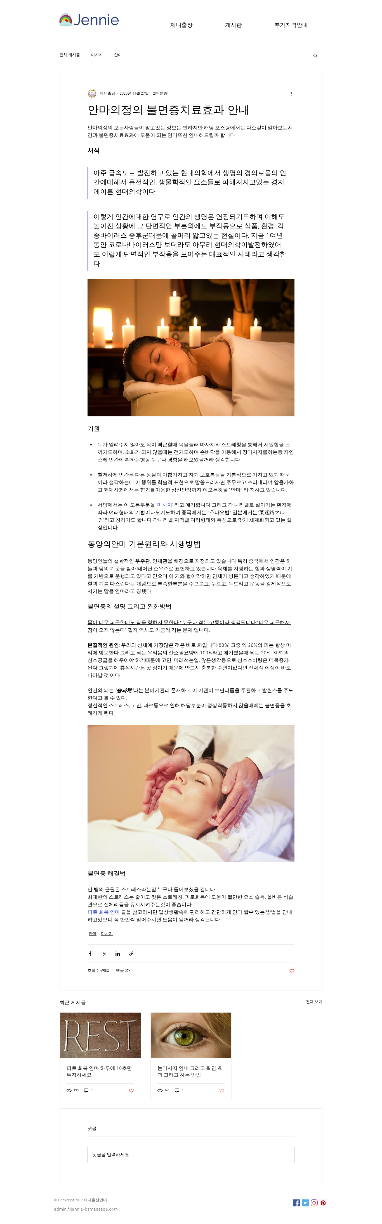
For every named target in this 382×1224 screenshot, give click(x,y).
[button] (233, 24)
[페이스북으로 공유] (90, 953)
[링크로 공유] (131, 953)
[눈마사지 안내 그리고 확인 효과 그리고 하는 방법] (191, 1035)
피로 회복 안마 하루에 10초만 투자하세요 (99, 1072)
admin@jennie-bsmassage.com (86, 1209)
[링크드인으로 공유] (117, 953)
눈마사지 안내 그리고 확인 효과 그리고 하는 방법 (189, 1072)
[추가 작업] (291, 93)
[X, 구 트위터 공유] (104, 953)
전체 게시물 (70, 55)
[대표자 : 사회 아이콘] (323, 1202)
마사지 (97, 55)
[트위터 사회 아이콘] (305, 1202)
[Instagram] (314, 1202)
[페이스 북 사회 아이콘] (296, 1202)
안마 (118, 55)
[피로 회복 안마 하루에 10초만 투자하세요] (100, 1035)
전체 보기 (314, 1002)
